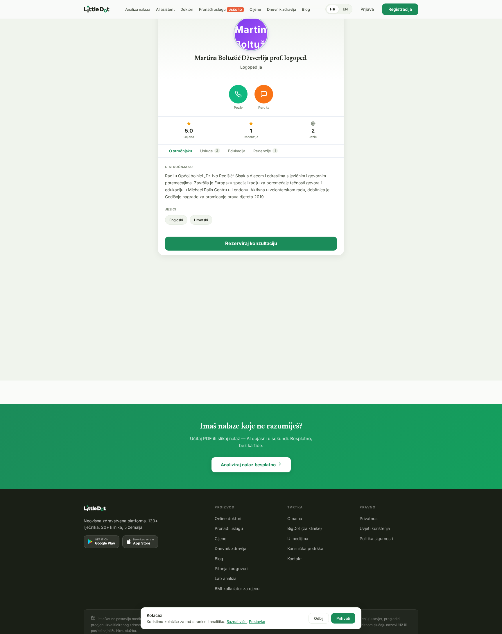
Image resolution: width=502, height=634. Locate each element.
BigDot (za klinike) (304, 528)
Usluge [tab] (209, 151)
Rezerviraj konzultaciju (251, 243)
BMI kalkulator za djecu (237, 588)
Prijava (367, 9)
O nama (294, 518)
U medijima (297, 538)
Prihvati (343, 618)
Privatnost (369, 518)
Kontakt (294, 558)
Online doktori (228, 518)
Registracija (400, 9)
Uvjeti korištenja (375, 528)
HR (332, 9)
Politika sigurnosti (376, 538)
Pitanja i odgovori (231, 568)
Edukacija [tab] (236, 151)
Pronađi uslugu (229, 528)
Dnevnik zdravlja (230, 548)
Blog (219, 558)
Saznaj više (237, 621)
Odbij (318, 618)
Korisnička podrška (305, 548)
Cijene (220, 538)
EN (345, 9)
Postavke (257, 621)
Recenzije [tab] (264, 151)
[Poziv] (238, 94)
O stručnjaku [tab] (180, 151)
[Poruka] (263, 94)
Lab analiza (225, 578)
